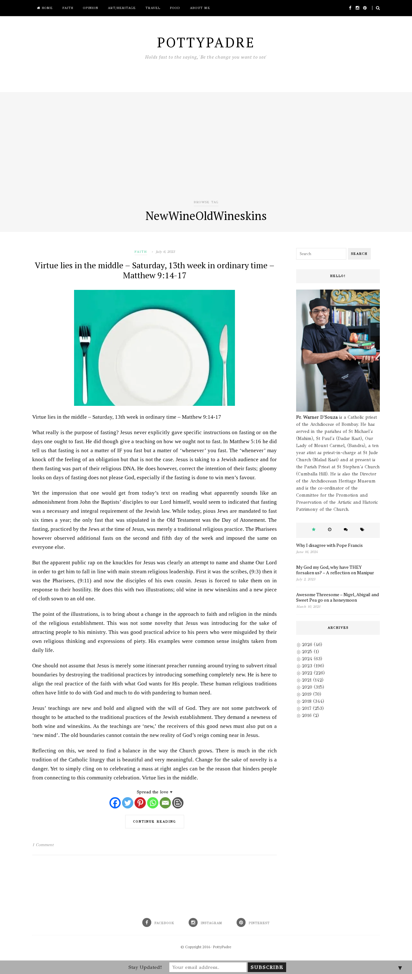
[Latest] (329, 530)
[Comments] (345, 530)
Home (46, 8)
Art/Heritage (122, 8)
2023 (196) (313, 666)
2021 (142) (312, 680)
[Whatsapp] (152, 802)
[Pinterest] (140, 802)
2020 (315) (313, 687)
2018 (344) (313, 701)
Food (175, 8)
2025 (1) (310, 651)
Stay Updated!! (145, 967)
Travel (152, 8)
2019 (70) (311, 694)
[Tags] (362, 530)
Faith (67, 8)
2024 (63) (312, 659)
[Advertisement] (206, 150)
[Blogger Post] (177, 802)
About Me (200, 8)
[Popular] (313, 530)
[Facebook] (115, 802)
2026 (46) (312, 644)
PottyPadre (222, 946)
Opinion (90, 8)
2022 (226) (313, 673)
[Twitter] (127, 802)
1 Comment (42, 844)
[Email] (165, 802)
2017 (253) (313, 708)
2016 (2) (310, 715)
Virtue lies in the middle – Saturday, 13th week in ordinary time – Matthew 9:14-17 (155, 270)
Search (359, 254)
